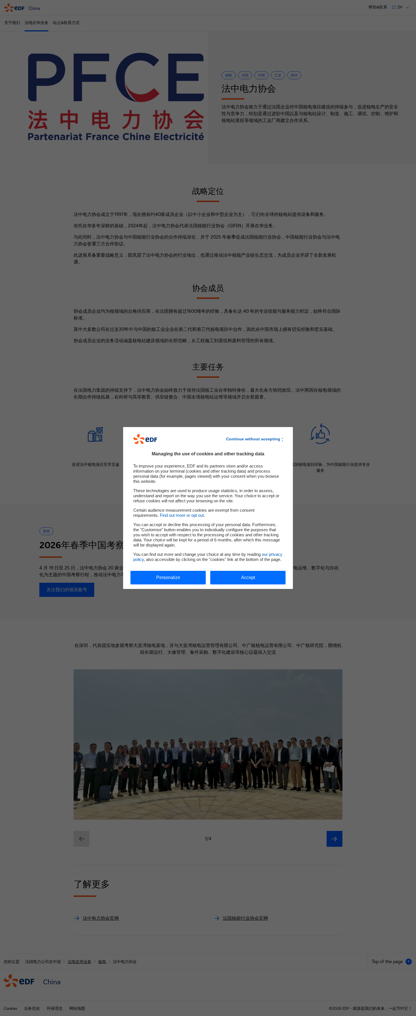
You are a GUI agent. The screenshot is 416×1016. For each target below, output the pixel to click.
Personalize (168, 577)
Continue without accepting (253, 439)
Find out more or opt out (182, 515)
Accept (248, 577)
